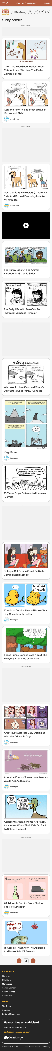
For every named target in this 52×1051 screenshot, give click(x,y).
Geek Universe (8, 991)
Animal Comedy (9, 988)
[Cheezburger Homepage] (26, 1038)
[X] (47, 12)
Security (37, 1047)
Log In (47, 3)
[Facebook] (36, 12)
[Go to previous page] (19, 960)
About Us (6, 1010)
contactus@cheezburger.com (17, 1032)
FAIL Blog (6, 980)
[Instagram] (30, 12)
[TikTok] (41, 12)
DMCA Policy (46, 1047)
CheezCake (7, 995)
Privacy (31, 1047)
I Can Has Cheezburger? (26, 3)
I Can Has (6, 976)
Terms (26, 1047)
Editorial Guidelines (11, 1014)
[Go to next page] (33, 960)
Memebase (7, 984)
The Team (6, 1006)
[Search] (7, 3)
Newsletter (20, 12)
